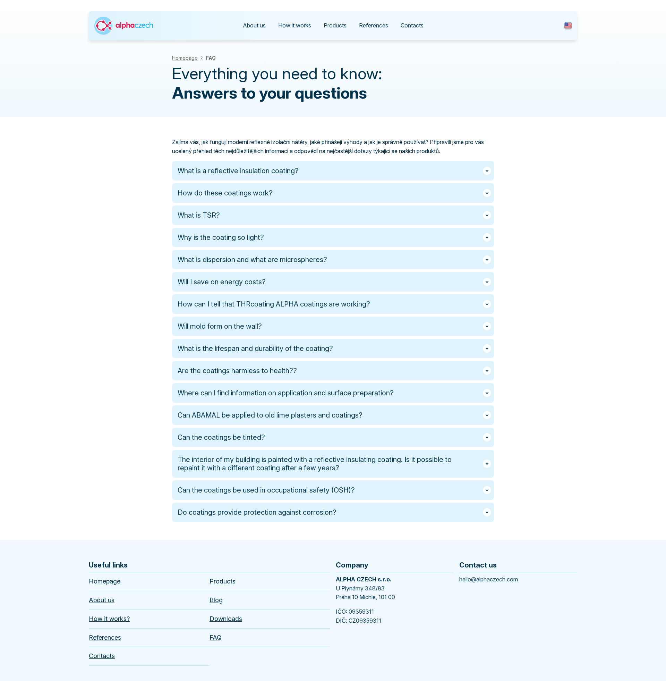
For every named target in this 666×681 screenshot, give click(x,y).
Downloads (226, 618)
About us (254, 25)
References (373, 25)
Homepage (185, 58)
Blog (216, 600)
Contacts (412, 25)
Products (335, 25)
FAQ (211, 58)
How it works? (109, 618)
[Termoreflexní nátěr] (123, 19)
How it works (294, 25)
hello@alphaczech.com (488, 579)
